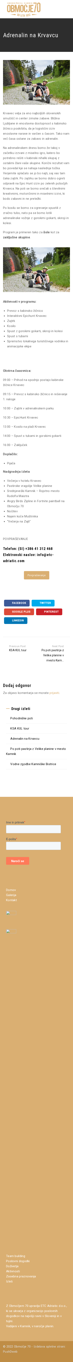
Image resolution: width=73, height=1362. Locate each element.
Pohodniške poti (21, 718)
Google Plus (21, 611)
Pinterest (51, 611)
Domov (11, 890)
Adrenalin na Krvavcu (24, 738)
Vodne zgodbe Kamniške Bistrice (33, 764)
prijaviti (54, 693)
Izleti (9, 1281)
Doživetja (12, 1266)
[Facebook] (61, 1357)
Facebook (18, 603)
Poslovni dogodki (18, 1261)
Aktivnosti (13, 1271)
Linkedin (17, 620)
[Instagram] (67, 1357)
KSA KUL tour (19, 728)
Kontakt (11, 900)
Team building (15, 1256)
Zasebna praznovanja (21, 1276)
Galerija (11, 895)
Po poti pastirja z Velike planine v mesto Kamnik (36, 751)
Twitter (45, 603)
